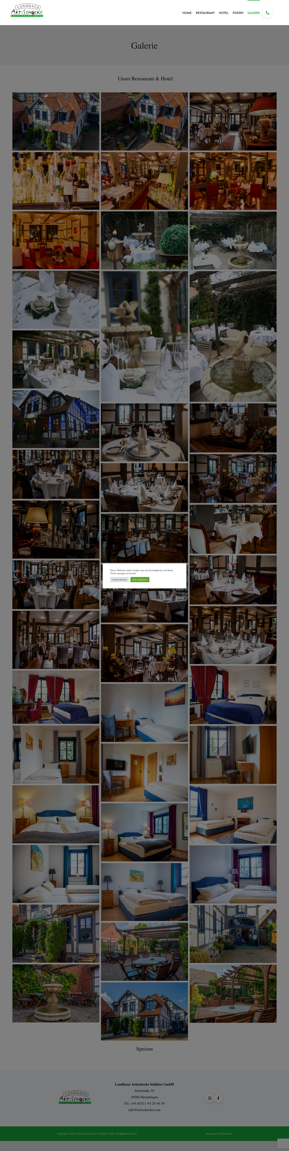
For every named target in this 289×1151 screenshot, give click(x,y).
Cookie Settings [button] (119, 579)
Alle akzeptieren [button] (139, 579)
